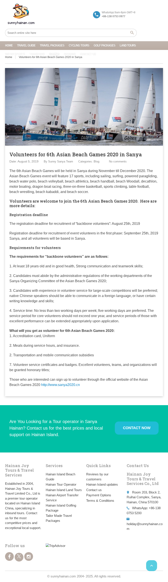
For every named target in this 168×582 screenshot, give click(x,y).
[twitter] (19, 557)
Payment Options (98, 495)
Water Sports (15, 54)
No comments (118, 161)
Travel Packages (52, 45)
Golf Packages (104, 45)
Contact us (88, 54)
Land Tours (128, 45)
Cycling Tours (79, 45)
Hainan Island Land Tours (64, 490)
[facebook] (9, 556)
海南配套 (54, 54)
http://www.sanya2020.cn (60, 385)
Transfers (37, 54)
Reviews (70, 54)
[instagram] (28, 556)
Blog (96, 161)
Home (9, 45)
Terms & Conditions (100, 500)
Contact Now (136, 428)
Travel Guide (26, 45)
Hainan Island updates (102, 484)
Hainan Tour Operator (61, 484)
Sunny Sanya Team (60, 161)
